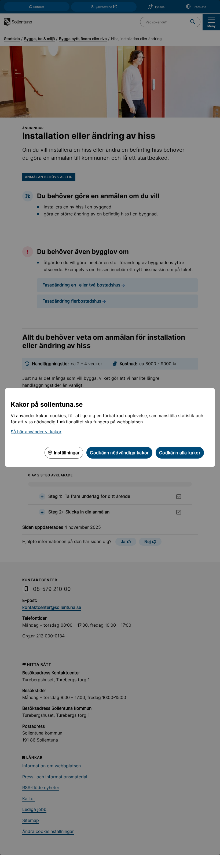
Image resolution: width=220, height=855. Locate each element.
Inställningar (66, 452)
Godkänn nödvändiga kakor (119, 452)
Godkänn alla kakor (179, 452)
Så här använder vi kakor (36, 431)
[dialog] (110, 427)
